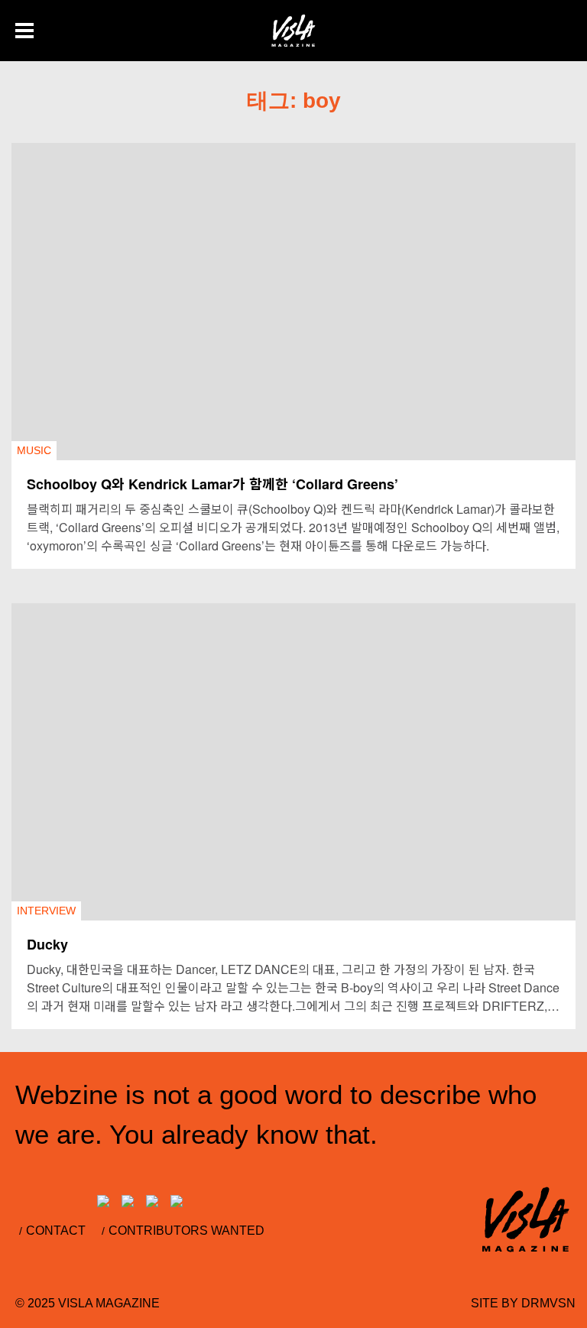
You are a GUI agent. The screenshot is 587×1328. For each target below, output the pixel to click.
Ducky (47, 944)
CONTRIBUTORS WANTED (186, 1230)
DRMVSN (548, 1303)
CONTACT (56, 1230)
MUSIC (34, 450)
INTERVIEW (46, 910)
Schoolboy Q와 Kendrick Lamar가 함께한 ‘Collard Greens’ (212, 484)
